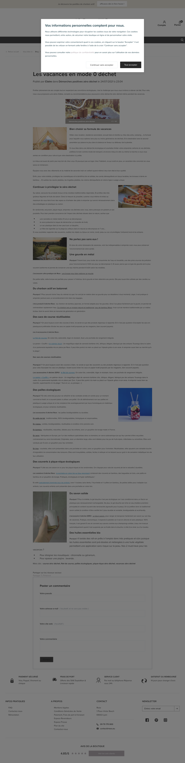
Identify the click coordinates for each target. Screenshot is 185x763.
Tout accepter (130, 64)
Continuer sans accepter (101, 65)
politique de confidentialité (82, 52)
